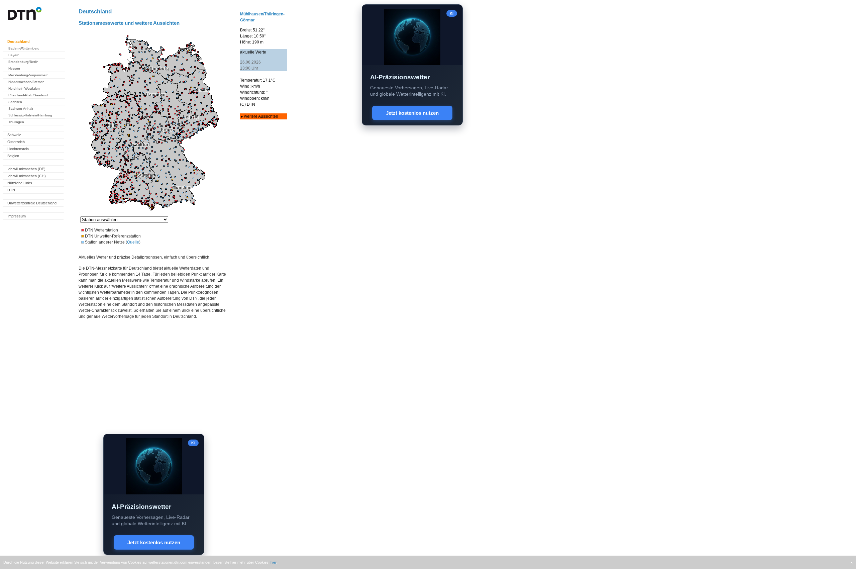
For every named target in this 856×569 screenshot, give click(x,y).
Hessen (14, 68)
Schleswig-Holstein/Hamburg (30, 115)
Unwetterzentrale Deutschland (32, 203)
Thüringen (16, 122)
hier (273, 562)
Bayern (13, 55)
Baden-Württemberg (23, 48)
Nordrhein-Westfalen (24, 88)
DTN (11, 190)
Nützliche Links (19, 183)
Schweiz (14, 135)
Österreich (16, 142)
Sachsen (15, 102)
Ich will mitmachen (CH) (26, 176)
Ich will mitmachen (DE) (26, 169)
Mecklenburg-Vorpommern (28, 75)
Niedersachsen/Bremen (26, 82)
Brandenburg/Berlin (23, 62)
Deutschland (18, 41)
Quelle (133, 242)
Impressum (16, 216)
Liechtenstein (18, 149)
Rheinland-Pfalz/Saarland (28, 95)
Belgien (13, 156)
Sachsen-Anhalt (20, 108)
